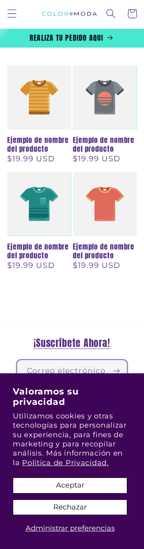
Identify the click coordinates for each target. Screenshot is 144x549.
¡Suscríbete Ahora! (72, 343)
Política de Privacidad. (65, 462)
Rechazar (70, 507)
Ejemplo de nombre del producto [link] (38, 145)
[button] (12, 13)
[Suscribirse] (116, 371)
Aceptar (70, 485)
